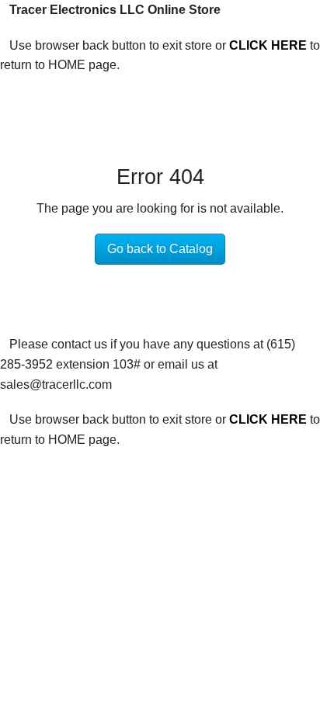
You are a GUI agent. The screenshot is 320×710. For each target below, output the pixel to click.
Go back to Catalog (160, 248)
